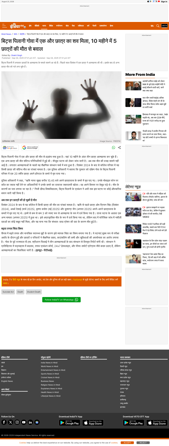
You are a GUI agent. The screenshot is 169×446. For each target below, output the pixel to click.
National (77, 279)
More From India (140, 74)
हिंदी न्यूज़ (16, 279)
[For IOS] (157, 423)
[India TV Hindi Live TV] (164, 26)
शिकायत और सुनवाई (8, 374)
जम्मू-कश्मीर (124, 403)
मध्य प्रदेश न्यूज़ (125, 377)
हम (2, 366)
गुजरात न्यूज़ (124, 388)
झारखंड (122, 407)
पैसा (73, 25)
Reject (143, 443)
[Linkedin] (30, 422)
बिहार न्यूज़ (123, 374)
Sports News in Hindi (50, 374)
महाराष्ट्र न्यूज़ (124, 381)
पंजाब (122, 392)
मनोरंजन (59, 25)
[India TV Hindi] (18, 26)
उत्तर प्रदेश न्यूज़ (125, 362)
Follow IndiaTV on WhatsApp (59, 299)
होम (30, 25)
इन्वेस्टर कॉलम (6, 377)
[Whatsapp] (113, 147)
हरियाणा (122, 396)
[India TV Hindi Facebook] (154, 1)
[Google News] (10, 148)
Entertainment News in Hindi (53, 370)
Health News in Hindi (50, 392)
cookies (114, 443)
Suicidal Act (8, 292)
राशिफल (81, 25)
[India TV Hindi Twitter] (156, 1)
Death (20, 292)
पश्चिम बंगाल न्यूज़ (126, 370)
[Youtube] (23, 422)
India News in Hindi (49, 362)
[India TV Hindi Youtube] (159, 1)
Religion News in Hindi (50, 385)
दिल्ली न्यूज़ (123, 366)
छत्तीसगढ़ (123, 399)
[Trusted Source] (30, 148)
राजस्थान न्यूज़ (125, 385)
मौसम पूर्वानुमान (6, 395)
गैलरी (94, 25)
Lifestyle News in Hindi (50, 396)
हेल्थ (111, 25)
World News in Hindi (49, 366)
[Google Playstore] (69, 423)
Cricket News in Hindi (50, 377)
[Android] (151, 1)
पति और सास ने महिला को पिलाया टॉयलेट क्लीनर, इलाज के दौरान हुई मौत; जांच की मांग (155, 196)
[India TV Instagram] (17, 422)
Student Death (34, 292)
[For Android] (133, 423)
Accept (127, 443)
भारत (44, 25)
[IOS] (148, 1)
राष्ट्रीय (22, 34)
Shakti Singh (16, 55)
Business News (47, 381)
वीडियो (37, 25)
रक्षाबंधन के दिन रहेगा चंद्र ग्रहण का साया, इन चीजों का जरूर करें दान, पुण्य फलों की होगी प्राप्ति (155, 243)
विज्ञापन (3, 370)
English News (7, 381)
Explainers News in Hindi (51, 388)
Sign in (164, 1)
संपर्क (3, 362)
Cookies (22, 443)
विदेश (51, 25)
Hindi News (6, 34)
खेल (67, 25)
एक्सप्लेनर (103, 25)
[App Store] (93, 423)
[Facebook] (4, 422)
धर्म (88, 25)
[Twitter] (10, 422)
